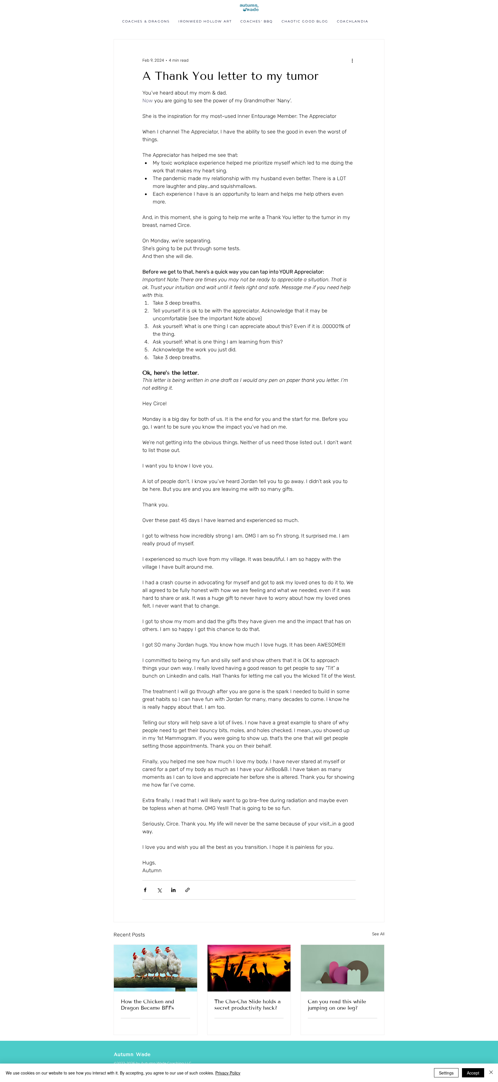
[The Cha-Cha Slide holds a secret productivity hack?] (249, 968)
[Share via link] (187, 890)
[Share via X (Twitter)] (159, 890)
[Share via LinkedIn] (173, 890)
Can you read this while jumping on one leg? (337, 1004)
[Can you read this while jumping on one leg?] (342, 968)
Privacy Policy (227, 1073)
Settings (446, 1073)
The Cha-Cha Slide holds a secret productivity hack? (247, 1004)
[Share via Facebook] (145, 890)
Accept (473, 1073)
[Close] (491, 1072)
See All (378, 934)
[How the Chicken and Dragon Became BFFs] (155, 968)
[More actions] (352, 60)
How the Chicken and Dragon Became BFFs (147, 1004)
